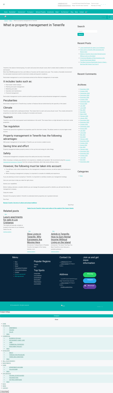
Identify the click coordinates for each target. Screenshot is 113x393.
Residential (12, 12)
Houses (11, 330)
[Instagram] (105, 4)
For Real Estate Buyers (16, 375)
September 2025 (85, 93)
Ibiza (35, 266)
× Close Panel (4, 391)
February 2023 (84, 139)
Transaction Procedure (21, 268)
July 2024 (82, 105)
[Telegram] (107, 4)
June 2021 (83, 157)
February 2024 (84, 116)
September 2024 (85, 101)
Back (7, 334)
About (16, 266)
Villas (11, 332)
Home (5, 12)
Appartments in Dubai (16, 367)
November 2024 (84, 97)
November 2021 (84, 153)
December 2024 (84, 95)
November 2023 (84, 122)
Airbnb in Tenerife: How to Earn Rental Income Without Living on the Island (61, 238)
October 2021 (84, 155)
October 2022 (84, 143)
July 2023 (82, 130)
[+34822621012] (110, 17)
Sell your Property (40, 12)
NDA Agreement (19, 276)
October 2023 (84, 124)
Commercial (21, 12)
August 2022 (83, 145)
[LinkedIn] (103, 4)
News (76, 12)
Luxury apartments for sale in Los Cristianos (13, 220)
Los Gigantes (37, 283)
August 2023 (83, 128)
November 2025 (84, 89)
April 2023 (83, 137)
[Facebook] (101, 4)
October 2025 (84, 91)
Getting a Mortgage (15, 379)
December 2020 (84, 162)
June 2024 (83, 108)
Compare (56, 316)
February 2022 (84, 149)
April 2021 (83, 159)
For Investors (13, 377)
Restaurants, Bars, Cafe (17, 340)
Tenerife (36, 264)
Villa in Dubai (13, 369)
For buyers (30, 12)
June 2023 (83, 132)
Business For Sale (15, 338)
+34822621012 (64, 261)
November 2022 (84, 141)
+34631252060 (64, 264)
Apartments (13, 328)
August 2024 (83, 103)
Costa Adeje (37, 273)
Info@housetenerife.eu (64, 5)
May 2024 (82, 110)
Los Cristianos (38, 275)
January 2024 (83, 118)
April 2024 (83, 112)
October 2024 (84, 99)
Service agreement (20, 274)
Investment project (15, 346)
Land (10, 342)
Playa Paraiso (37, 281)
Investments (50, 12)
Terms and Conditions (21, 270)
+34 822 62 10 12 (62, 3)
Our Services (64, 12)
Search (81, 34)
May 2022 (82, 147)
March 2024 (83, 114)
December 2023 (84, 120)
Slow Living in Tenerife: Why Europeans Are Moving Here (34, 238)
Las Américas (37, 277)
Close (56, 319)
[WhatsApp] (109, 4)
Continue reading (7, 231)
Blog (72, 12)
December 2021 (84, 151)
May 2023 (82, 135)
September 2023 (85, 126)
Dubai (56, 12)
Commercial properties (16, 344)
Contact (82, 12)
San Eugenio (37, 279)
